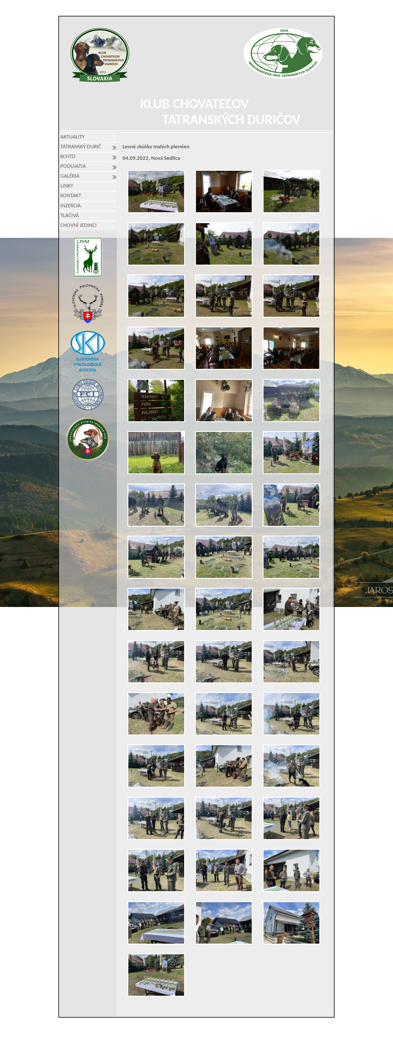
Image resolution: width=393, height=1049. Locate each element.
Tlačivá (69, 216)
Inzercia (70, 206)
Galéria (71, 176)
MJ (189, 1038)
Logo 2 (283, 53)
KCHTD (69, 157)
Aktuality (72, 137)
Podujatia (74, 166)
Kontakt (70, 196)
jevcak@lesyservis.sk (263, 1028)
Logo (99, 55)
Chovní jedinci (78, 225)
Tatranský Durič (81, 147)
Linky (66, 186)
